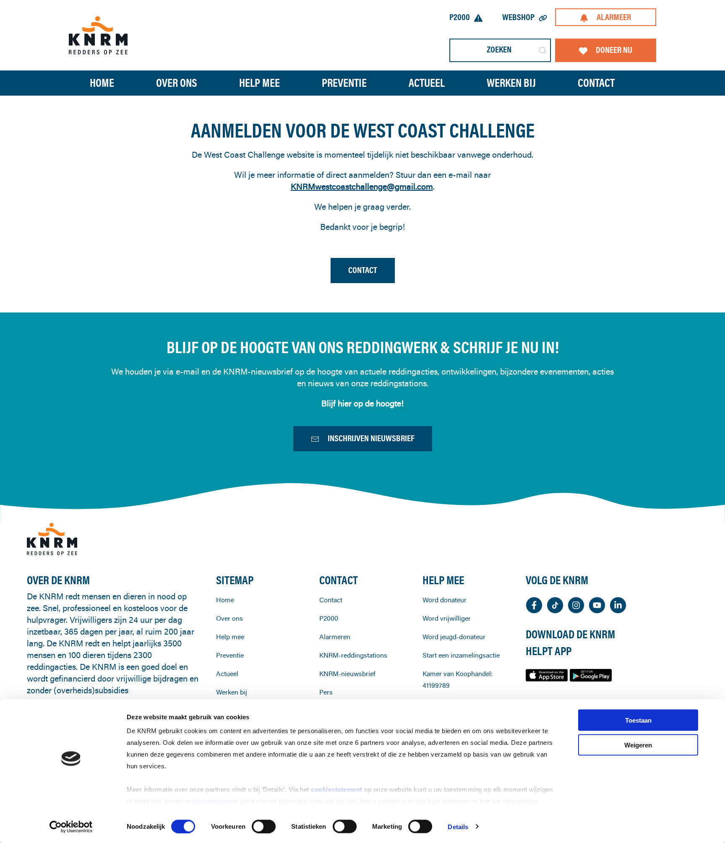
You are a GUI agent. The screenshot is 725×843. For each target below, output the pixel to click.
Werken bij (231, 692)
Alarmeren (334, 636)
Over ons (229, 618)
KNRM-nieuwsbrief (347, 673)
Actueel (427, 82)
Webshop (518, 17)
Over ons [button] (176, 82)
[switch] (264, 826)
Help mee (230, 636)
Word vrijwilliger (446, 618)
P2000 (459, 17)
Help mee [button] (259, 82)
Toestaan (638, 720)
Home (102, 82)
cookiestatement (337, 789)
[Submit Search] (542, 50)
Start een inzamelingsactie (461, 655)
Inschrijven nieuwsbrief (371, 438)
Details (458, 826)
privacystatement (213, 801)
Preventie (230, 655)
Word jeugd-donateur (453, 636)
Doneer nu (614, 49)
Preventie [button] (344, 82)
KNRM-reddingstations (353, 655)
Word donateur (444, 599)
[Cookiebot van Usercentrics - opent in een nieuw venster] (71, 826)
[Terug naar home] (98, 35)
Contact (596, 82)
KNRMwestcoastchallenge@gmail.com (362, 186)
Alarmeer (614, 17)
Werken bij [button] (511, 82)
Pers (326, 692)
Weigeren (638, 744)
